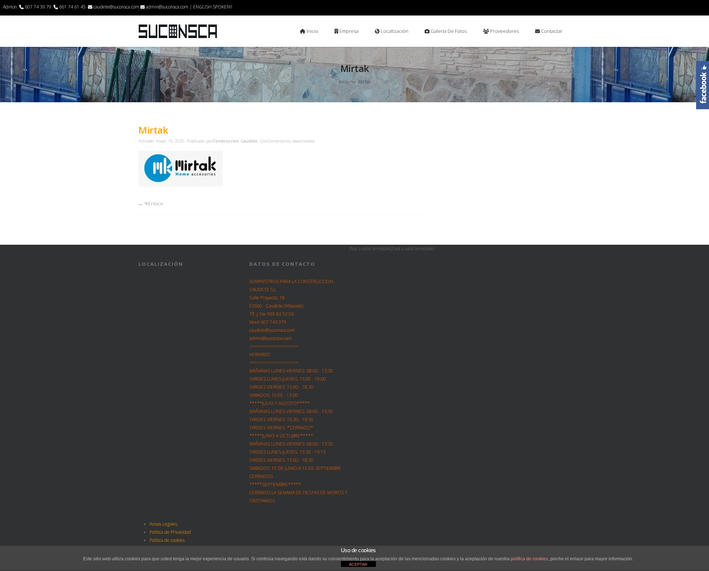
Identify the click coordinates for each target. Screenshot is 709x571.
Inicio (311, 31)
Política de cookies (167, 540)
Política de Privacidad (170, 532)
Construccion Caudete (235, 141)
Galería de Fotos (448, 31)
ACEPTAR (358, 564)
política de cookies (529, 558)
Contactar (551, 31)
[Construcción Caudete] (177, 37)
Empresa (348, 31)
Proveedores (504, 31)
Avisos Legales (163, 524)
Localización (394, 31)
